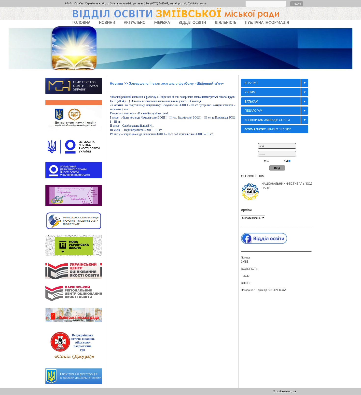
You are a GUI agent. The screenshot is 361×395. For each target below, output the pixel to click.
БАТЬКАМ (251, 101)
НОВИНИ (107, 23)
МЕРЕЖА (162, 23)
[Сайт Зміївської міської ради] (76, 324)
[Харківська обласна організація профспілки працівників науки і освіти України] (76, 230)
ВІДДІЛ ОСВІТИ (192, 23)
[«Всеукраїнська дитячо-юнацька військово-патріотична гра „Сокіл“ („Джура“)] (76, 364)
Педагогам (253, 110)
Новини (116, 83)
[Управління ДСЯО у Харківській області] (76, 180)
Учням (250, 92)
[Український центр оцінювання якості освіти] (76, 281)
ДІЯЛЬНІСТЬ (225, 23)
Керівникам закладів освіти (267, 120)
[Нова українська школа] (76, 257)
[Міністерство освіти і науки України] (76, 95)
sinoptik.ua (277, 290)
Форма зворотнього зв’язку (268, 129)
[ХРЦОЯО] (76, 303)
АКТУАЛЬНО (135, 23)
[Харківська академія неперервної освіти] (76, 208)
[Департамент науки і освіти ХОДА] (76, 132)
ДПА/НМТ (251, 82)
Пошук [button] (296, 3)
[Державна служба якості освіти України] (76, 158)
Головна (81, 23)
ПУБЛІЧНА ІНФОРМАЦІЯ (267, 23)
